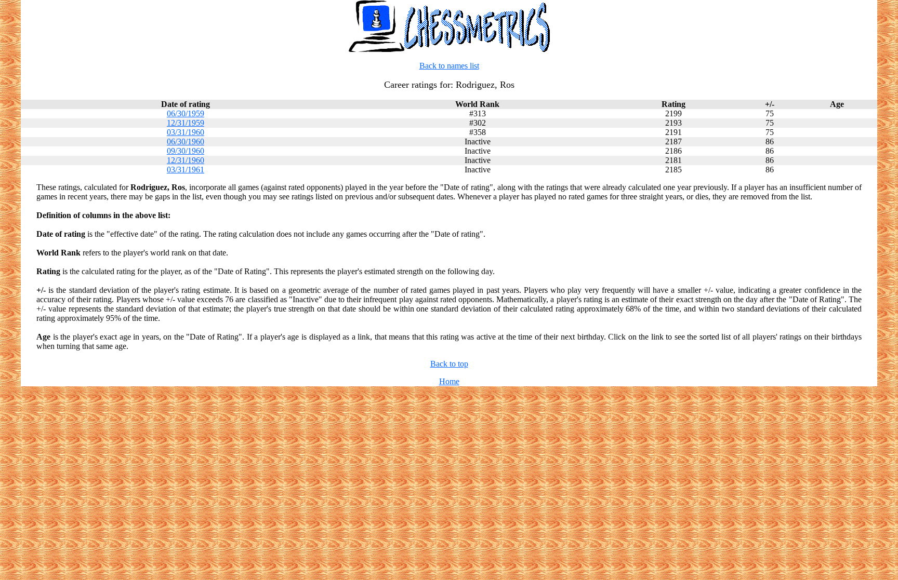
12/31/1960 (185, 160)
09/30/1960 (185, 150)
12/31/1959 (185, 122)
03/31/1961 (185, 169)
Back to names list (449, 65)
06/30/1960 (185, 141)
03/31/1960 (185, 132)
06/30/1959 (185, 113)
